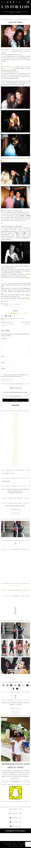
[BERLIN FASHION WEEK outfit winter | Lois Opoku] (15, 529)
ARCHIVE (8, 844)
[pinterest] (19, 685)
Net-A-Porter (15, 457)
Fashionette (16, 453)
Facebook (16, 817)
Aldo (15, 452)
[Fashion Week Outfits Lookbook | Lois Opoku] (15, 648)
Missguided (15, 441)
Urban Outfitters (15, 443)
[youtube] (27, 685)
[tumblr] (25, 313)
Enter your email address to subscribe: (15, 505)
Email (3, 362)
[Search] (19, 2)
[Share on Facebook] (6, 316)
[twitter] (3, 685)
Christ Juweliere (15, 459)
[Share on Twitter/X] (8, 316)
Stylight (3, 319)
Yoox (15, 439)
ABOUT (19, 842)
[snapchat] (23, 685)
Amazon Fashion (15, 432)
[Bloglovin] (16, 2)
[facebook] (11, 685)
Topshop (15, 434)
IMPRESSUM (22, 844)
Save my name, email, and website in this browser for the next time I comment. (14, 375)
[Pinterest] (7, 2)
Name (3, 356)
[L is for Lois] (15, 6)
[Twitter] (2, 2)
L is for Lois (11, 842)
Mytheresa (15, 455)
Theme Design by (15, 846)
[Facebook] (13, 2)
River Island (15, 422)
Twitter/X (16, 809)
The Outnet (15, 417)
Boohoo (15, 444)
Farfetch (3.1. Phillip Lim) (15, 427)
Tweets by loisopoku (15, 586)
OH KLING (25, 323)
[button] (29, 2)
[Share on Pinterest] (10, 316)
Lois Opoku (16, 318)
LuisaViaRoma (15, 450)
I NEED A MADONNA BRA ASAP (7, 324)
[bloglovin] (15, 685)
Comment (4, 338)
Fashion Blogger (7, 318)
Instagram (16, 813)
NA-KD (15, 466)
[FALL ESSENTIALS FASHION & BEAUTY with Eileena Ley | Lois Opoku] (15, 665)
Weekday (15, 437)
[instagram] (7, 685)
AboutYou (15, 420)
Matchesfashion (15, 448)
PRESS (15, 844)
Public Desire (15, 460)
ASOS (15, 429)
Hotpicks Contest (6, 51)
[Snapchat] (23, 313)
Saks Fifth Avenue (15, 464)
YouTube (16, 826)
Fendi (15, 446)
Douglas (15, 415)
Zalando (15, 436)
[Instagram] (4, 2)
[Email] (17, 688)
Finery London (15, 431)
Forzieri (15, 425)
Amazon (15, 413)
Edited (15, 418)
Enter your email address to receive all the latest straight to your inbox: (15, 703)
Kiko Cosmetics (16, 424)
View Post (15, 781)
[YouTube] (10, 2)
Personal (22, 318)
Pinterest (16, 822)
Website (3, 368)
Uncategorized (22, 19)
